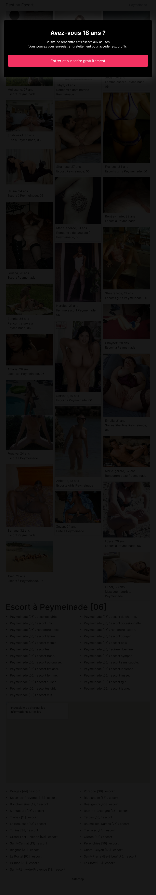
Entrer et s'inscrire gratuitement (78, 61)
